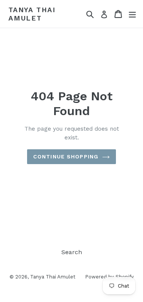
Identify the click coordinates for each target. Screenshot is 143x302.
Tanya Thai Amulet (32, 14)
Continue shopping (65, 156)
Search (71, 252)
